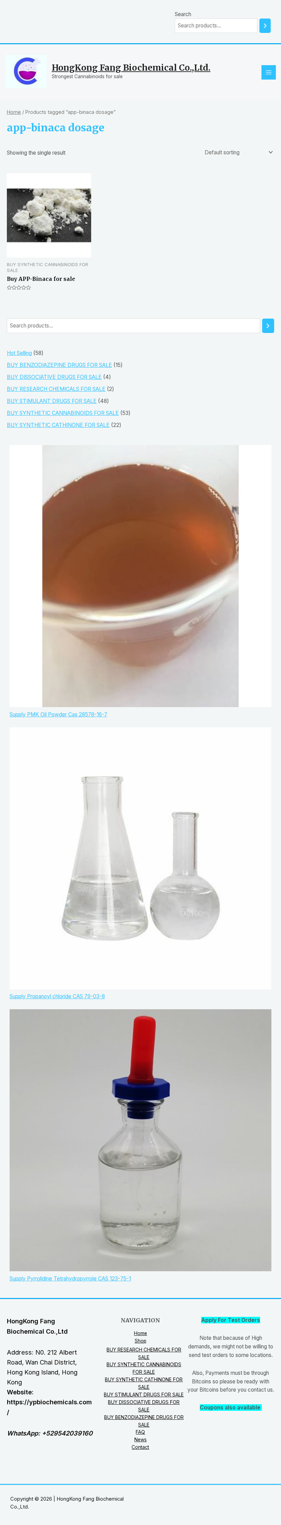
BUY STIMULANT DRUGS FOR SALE (144, 1394)
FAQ (140, 1432)
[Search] (265, 26)
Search (183, 14)
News (140, 1439)
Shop (140, 1341)
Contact (140, 1447)
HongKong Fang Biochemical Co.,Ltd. (131, 67)
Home (14, 112)
